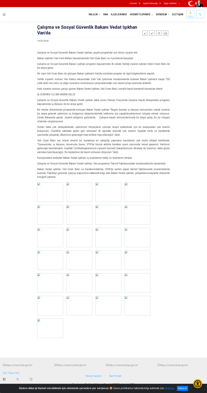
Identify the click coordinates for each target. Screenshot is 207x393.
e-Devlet (133, 3)
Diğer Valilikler (170, 3)
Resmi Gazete (93, 376)
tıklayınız (170, 388)
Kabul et (182, 388)
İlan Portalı (115, 376)
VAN (105, 14)
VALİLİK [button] (93, 14)
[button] (158, 33)
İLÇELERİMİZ (119, 14)
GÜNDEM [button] (161, 14)
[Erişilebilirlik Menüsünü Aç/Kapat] (197, 383)
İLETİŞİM (177, 14)
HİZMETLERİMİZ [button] (140, 14)
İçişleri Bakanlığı (150, 3)
